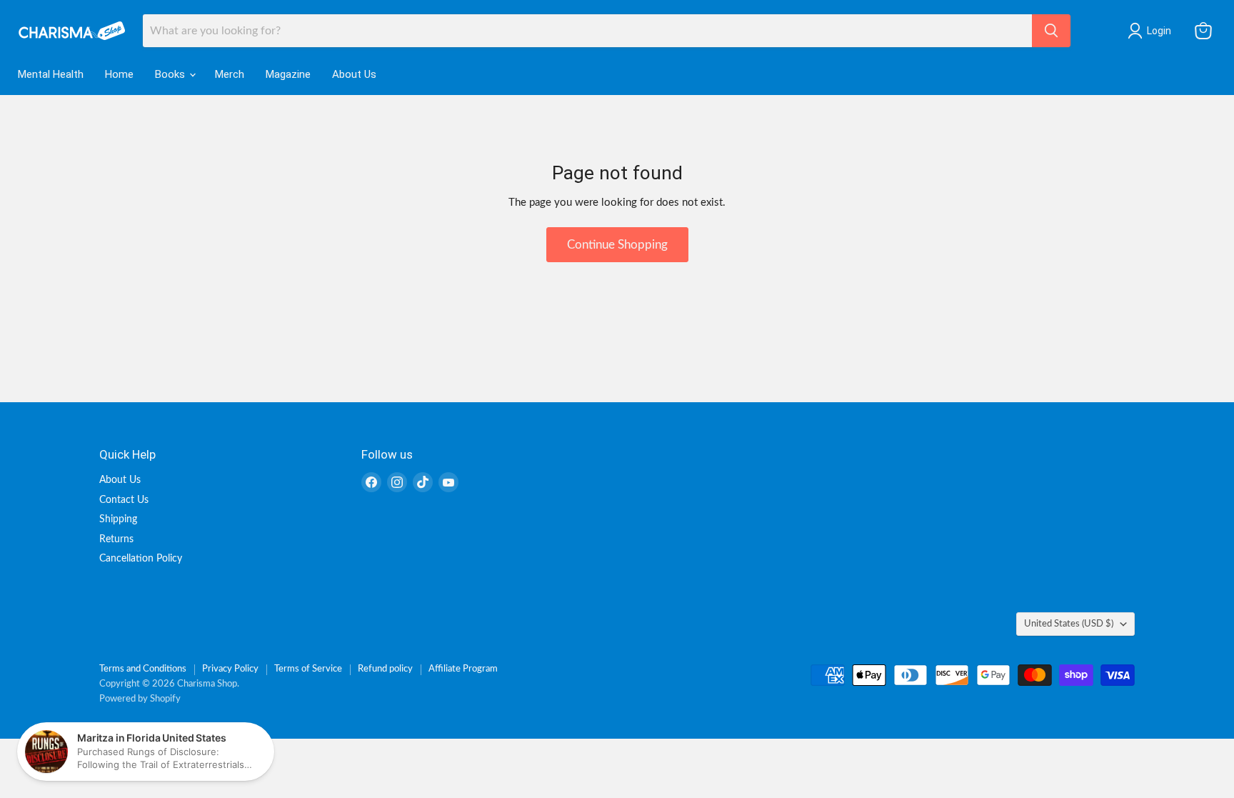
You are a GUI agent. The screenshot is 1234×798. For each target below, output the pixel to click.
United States (1068, 624)
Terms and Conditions (142, 669)
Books (171, 74)
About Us (354, 74)
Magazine (288, 74)
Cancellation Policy (140, 559)
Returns (116, 539)
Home (119, 74)
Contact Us (124, 500)
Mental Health (51, 74)
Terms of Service (308, 669)
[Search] (1051, 30)
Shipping (118, 519)
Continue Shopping (617, 245)
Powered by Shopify (140, 699)
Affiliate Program (463, 669)
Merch (229, 74)
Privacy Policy (230, 669)
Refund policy (385, 669)
